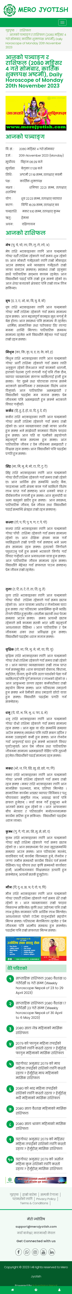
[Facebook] (18, 1252)
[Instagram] (35, 1252)
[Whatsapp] (27, 1252)
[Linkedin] (52, 1252)
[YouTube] (43, 1252)
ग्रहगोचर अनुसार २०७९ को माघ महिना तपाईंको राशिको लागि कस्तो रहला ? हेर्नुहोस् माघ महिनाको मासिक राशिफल (41, 1070)
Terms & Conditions (34, 1203)
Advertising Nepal (44, 1285)
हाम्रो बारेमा (30, 1195)
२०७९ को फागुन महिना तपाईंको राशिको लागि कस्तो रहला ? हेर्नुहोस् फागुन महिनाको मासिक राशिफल (41, 1048)
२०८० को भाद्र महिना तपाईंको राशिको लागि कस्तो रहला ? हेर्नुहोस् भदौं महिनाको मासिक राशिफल (41, 1093)
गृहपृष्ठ (14, 1195)
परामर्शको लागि (22, 1199)
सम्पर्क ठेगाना (49, 1195)
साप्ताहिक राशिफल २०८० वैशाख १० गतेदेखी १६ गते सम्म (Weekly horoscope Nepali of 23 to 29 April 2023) (41, 985)
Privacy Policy (46, 1199)
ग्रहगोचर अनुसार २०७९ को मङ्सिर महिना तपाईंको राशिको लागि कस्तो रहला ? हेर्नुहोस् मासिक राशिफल (41, 1144)
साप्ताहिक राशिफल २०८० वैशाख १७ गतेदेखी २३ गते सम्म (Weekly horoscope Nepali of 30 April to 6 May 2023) (41, 1010)
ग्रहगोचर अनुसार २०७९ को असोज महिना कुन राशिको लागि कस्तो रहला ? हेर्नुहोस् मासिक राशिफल (39, 1164)
